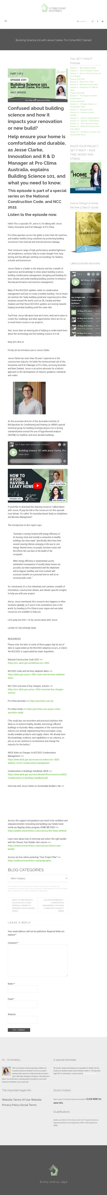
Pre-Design (34, 886)
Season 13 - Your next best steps (84, 123)
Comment (13, 942)
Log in (64, 1181)
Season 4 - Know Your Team (82, 82)
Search (83, 21)
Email (11, 999)
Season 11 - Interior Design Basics (85, 118)
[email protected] (90, 1073)
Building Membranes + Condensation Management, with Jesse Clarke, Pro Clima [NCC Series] (53, 905)
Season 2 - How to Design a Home (84, 70)
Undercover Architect (53, 8)
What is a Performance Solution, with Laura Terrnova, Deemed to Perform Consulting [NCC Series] (23, 905)
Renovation (17, 891)
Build (20, 886)
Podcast (26, 886)
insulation (59, 889)
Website (12, 1014)
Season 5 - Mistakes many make (84, 84)
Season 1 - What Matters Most (83, 68)
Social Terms (28, 1105)
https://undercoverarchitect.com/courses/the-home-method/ (37, 830)
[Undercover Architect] (53, 1170)
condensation (48, 889)
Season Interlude (77, 79)
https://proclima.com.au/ (42, 701)
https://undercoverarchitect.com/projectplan (29, 860)
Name (11, 983)
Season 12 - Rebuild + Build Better (84, 121)
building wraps (36, 889)
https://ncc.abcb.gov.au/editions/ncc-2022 (28, 663)
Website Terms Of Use (16, 1099)
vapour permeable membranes (35, 891)
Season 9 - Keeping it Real (81, 109)
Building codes (23, 889)
